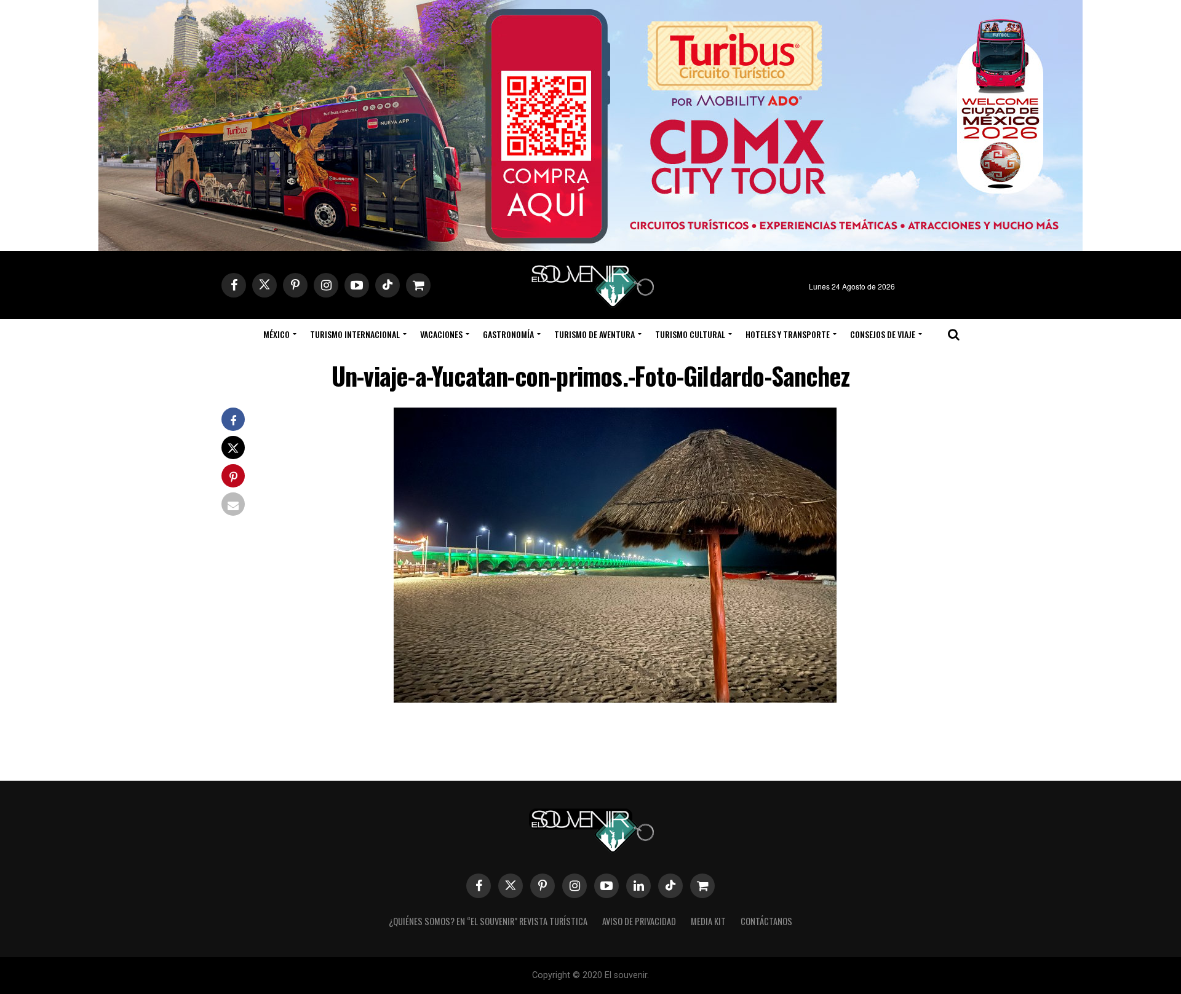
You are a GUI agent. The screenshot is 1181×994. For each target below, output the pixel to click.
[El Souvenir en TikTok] (670, 886)
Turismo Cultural (690, 334)
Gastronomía (508, 334)
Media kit (708, 921)
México (276, 334)
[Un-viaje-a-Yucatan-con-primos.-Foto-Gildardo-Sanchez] (615, 699)
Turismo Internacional (355, 334)
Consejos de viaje (882, 334)
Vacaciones (441, 334)
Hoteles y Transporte (788, 334)
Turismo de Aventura (594, 334)
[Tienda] (702, 886)
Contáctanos (766, 921)
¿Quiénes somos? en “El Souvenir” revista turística (488, 921)
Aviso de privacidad (639, 921)
